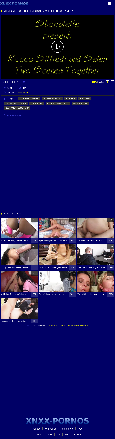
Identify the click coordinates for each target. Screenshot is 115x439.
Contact (38, 435)
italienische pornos (16, 103)
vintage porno (80, 103)
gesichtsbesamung (29, 98)
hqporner (85, 98)
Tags (80, 429)
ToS (58, 435)
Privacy (77, 435)
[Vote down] (112, 82)
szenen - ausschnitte (58, 103)
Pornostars (67, 429)
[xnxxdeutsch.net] (14, 3)
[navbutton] (110, 3)
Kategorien (51, 429)
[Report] (23, 82)
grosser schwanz (52, 98)
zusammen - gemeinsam (17, 108)
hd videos (70, 98)
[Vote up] (107, 82)
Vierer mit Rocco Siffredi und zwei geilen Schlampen (68, 325)
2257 (67, 435)
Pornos (36, 429)
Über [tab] (5, 82)
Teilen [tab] (15, 82)
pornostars (37, 103)
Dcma (49, 435)
